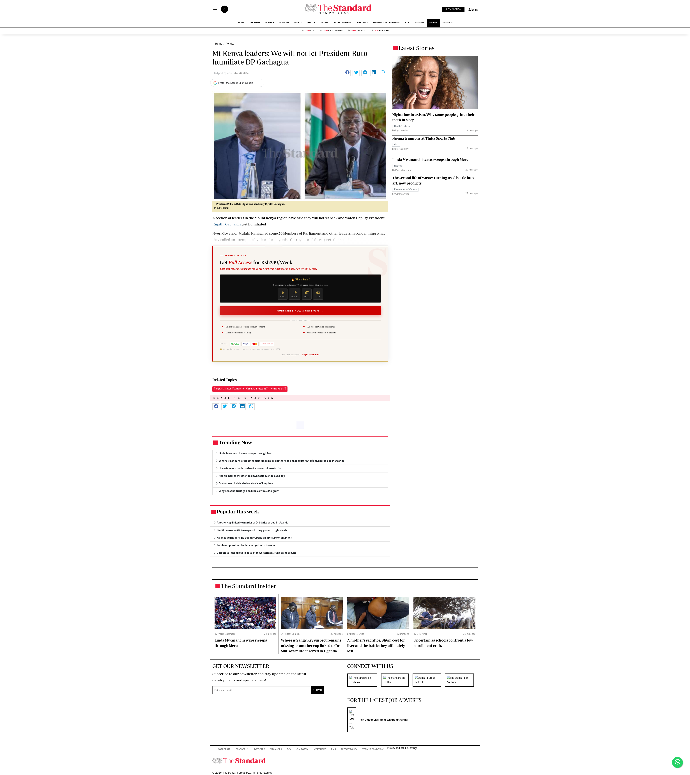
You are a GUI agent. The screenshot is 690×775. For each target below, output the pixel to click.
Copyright (320, 749)
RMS (333, 749)
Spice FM (358, 31)
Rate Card (259, 749)
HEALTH (311, 23)
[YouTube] (461, 680)
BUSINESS (284, 23)
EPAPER (433, 23)
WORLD (298, 23)
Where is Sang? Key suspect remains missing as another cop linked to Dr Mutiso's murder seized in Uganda (311, 645)
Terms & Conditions (373, 749)
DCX (289, 749)
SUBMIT (317, 690)
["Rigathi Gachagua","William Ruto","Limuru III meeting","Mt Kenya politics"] (250, 389)
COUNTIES (255, 23)
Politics (230, 43)
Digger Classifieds (375, 719)
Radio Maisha (333, 31)
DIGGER (447, 23)
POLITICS (269, 23)
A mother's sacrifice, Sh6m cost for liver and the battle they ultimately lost (376, 645)
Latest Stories (416, 48)
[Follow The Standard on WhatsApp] (677, 762)
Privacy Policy (349, 749)
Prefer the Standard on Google (235, 82)
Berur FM (381, 31)
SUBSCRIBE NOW (453, 9)
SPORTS (324, 23)
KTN (407, 23)
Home (218, 43)
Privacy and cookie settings (402, 748)
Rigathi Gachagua (227, 224)
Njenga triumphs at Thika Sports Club (423, 138)
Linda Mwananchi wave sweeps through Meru (430, 159)
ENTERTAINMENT (342, 23)
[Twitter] (397, 680)
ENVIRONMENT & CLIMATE (386, 23)
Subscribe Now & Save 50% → (300, 310)
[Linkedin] (429, 680)
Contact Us (242, 749)
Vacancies (276, 749)
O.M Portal (302, 749)
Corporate (224, 749)
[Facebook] (364, 680)
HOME (241, 23)
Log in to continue (310, 354)
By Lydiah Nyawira (223, 73)
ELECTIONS (362, 23)
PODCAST (419, 23)
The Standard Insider (248, 586)
